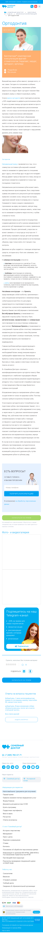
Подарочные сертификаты (12, 810)
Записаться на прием (21, 518)
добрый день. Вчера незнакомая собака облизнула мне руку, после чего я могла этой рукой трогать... (19, 708)
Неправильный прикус (10, 164)
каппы (7, 283)
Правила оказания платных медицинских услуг (19, 798)
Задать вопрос (21, 719)
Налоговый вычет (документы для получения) (19, 791)
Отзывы (5, 843)
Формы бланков (8, 801)
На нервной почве (29, 779)
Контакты (6, 846)
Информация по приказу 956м (11, 928)
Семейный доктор (13, 779)
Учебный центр (8, 883)
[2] (9, 664)
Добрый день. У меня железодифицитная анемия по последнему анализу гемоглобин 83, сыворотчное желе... (21, 700)
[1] (7, 664)
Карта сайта (6, 930)
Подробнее (12, 70)
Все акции (12, 72)
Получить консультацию (21, 494)
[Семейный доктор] (8, 6)
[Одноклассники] (30, 671)
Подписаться (23, 646)
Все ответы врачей (12, 714)
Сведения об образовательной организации (19, 886)
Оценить (36, 912)
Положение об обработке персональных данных (20, 849)
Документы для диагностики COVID (15, 804)
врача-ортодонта (13, 98)
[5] (15, 664)
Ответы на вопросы (10, 820)
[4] (13, 664)
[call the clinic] (31, 6)
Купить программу (9, 807)
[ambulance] (35, 6)
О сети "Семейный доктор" (12, 826)
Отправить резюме (10, 880)
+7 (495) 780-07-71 (13, 755)
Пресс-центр (8, 837)
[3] (11, 664)
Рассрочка (7, 817)
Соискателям (7, 873)
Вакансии (6, 876)
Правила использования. (30, 2)
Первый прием (8, 794)
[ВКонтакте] (24, 671)
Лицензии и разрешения (11, 840)
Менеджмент (7, 834)
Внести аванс (8, 813)
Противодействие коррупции (13, 858)
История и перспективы (11, 830)
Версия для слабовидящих (14, 906)
